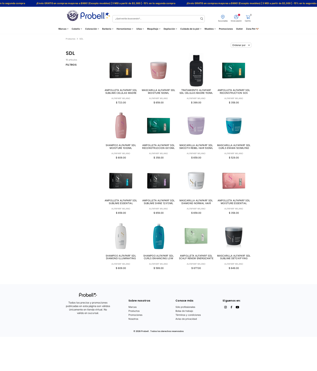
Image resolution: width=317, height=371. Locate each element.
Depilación (169, 29)
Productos (134, 310)
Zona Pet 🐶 (252, 29)
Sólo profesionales (185, 307)
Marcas (62, 29)
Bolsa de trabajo (184, 310)
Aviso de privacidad (186, 318)
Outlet (239, 29)
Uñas (139, 29)
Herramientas (124, 29)
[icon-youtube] (237, 307)
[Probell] (89, 14)
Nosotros (133, 318)
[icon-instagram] (226, 307)
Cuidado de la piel (189, 29)
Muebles (209, 29)
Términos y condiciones (188, 314)
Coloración (91, 29)
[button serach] (201, 18)
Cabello (76, 29)
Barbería (106, 29)
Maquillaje (152, 29)
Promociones (226, 29)
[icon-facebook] (231, 307)
